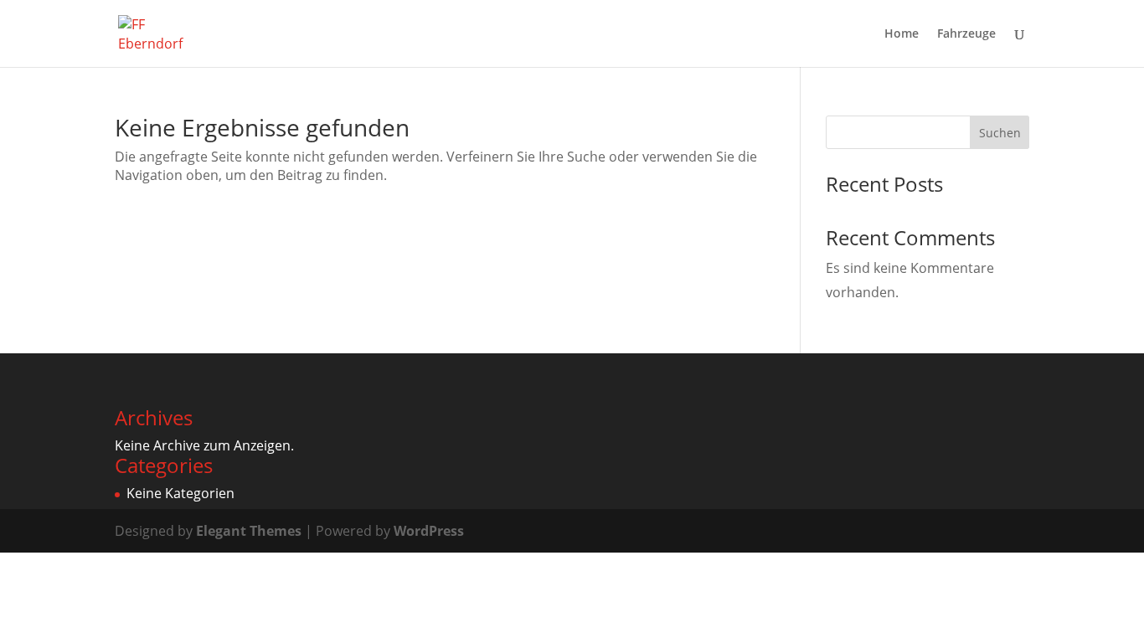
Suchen (1000, 133)
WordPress (429, 531)
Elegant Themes (248, 531)
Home (901, 34)
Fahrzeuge (966, 34)
